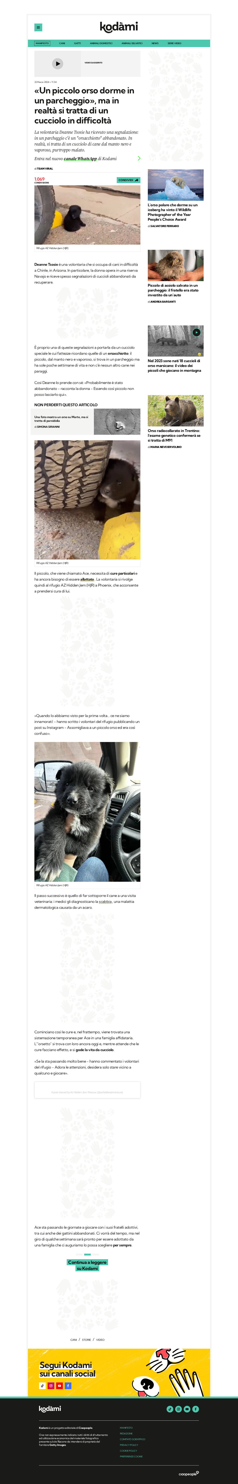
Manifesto (42, 43)
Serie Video (174, 43)
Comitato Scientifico (132, 1439)
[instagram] (178, 1409)
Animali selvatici (132, 43)
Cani (62, 43)
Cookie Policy (128, 1450)
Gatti (77, 43)
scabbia (105, 901)
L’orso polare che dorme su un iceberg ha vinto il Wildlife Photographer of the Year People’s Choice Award (172, 212)
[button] (42, 1385)
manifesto (126, 1427)
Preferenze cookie (131, 1456)
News (155, 43)
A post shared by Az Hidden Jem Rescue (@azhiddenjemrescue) (87, 1092)
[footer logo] (74, 1409)
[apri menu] (38, 27)
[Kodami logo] (119, 27)
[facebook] (195, 1409)
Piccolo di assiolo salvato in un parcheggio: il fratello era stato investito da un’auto (173, 290)
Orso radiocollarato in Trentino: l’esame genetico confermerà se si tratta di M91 (174, 435)
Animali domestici (101, 43)
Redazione (126, 1433)
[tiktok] (170, 1409)
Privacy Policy (129, 1445)
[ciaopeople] (189, 1474)
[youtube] (187, 1409)
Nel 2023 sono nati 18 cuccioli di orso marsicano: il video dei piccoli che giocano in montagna (174, 365)
